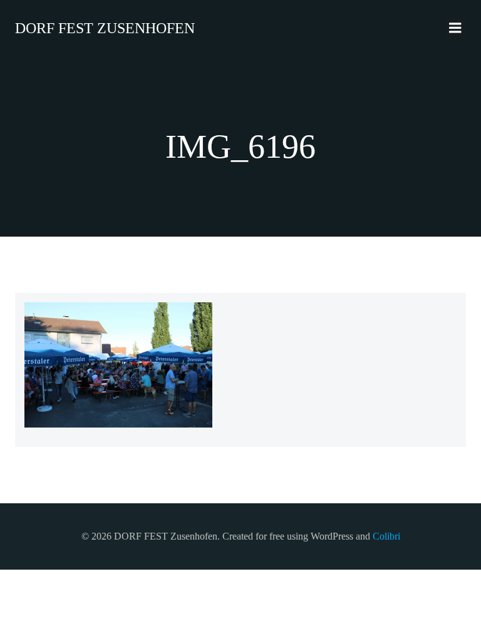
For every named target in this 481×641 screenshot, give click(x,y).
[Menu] (455, 28)
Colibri (386, 536)
